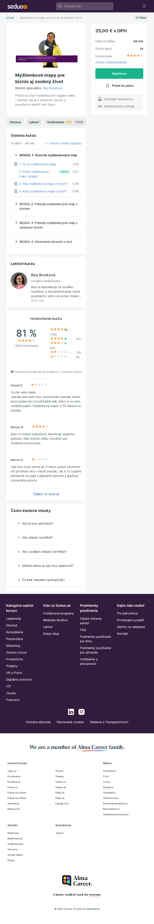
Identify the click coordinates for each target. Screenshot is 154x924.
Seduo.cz (60, 781)
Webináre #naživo (55, 620)
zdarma (64, 171)
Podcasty (13, 700)
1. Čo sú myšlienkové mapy (37, 164)
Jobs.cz (12, 770)
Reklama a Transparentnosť (109, 722)
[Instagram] (82, 712)
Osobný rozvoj (16, 652)
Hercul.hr (13, 849)
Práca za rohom (17, 792)
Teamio (59, 776)
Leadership (13, 618)
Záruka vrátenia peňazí (111, 62)
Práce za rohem (17, 797)
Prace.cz (12, 787)
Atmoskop (13, 803)
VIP (8, 686)
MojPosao (13, 832)
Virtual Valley (15, 854)
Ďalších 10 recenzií (46, 494)
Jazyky (11, 693)
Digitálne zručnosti (19, 679)
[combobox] (84, 6)
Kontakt (122, 633)
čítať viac (37, 300)
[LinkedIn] (71, 712)
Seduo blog (51, 633)
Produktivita (14, 659)
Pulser (11, 860)
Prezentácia (14, 639)
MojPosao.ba (15, 838)
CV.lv (106, 776)
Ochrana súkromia (38, 722)
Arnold (59, 770)
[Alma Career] (77, 880)
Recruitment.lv (111, 808)
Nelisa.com (14, 808)
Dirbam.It (108, 787)
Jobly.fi (59, 832)
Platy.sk (59, 797)
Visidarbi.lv (109, 792)
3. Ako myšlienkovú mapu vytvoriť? (43, 184)
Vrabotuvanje (15, 843)
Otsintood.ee (110, 797)
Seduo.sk (60, 787)
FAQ (83, 630)
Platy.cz (59, 792)
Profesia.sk (14, 776)
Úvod (10, 18)
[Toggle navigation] (144, 6)
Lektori (34, 122)
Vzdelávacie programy (58, 613)
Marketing (13, 646)
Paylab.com (62, 803)
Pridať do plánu (123, 85)
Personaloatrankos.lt (115, 803)
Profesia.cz (14, 781)
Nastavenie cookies (70, 722)
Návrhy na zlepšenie (131, 627)
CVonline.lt (109, 770)
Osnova (15, 122)
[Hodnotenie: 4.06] (134, 56)
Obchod (11, 625)
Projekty (12, 666)
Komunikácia (14, 632)
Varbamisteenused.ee (116, 814)
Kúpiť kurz (119, 73)
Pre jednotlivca (127, 613)
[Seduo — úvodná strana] (17, 6)
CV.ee (106, 781)
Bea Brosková (52, 88)
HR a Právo (14, 673)
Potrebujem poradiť (130, 620)
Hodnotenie (65, 122)
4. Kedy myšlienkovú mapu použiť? (43, 191)
